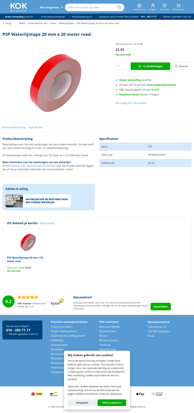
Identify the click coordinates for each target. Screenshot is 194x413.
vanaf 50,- (19, 16)
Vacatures (105, 344)
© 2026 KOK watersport (60, 406)
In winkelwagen (152, 66)
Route (151, 336)
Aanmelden (161, 306)
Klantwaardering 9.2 (81, 16)
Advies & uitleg (107, 349)
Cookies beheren (137, 406)
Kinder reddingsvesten (64, 331)
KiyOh (31, 306)
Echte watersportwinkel (52, 16)
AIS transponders (61, 354)
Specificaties (36, 127)
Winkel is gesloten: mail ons (177, 16)
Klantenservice (107, 331)
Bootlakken (57, 349)
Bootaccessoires (108, 340)
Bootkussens (58, 363)
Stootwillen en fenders (64, 358)
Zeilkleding (57, 340)
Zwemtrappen (59, 367)
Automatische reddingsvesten (68, 335)
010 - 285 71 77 (148, 16)
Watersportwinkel (109, 326)
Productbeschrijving (13, 127)
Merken (103, 335)
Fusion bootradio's (61, 326)
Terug (8, 23)
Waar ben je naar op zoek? (121, 7)
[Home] (18, 10)
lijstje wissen (47, 223)
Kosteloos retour (107, 16)
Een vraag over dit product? (131, 103)
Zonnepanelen (59, 344)
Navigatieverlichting (62, 372)
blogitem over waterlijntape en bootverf (32, 165)
